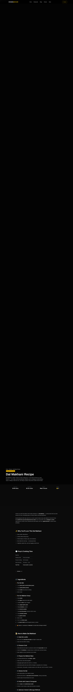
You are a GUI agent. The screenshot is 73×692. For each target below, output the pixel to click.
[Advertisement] (36, 497)
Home (7, 469)
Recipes (10, 469)
